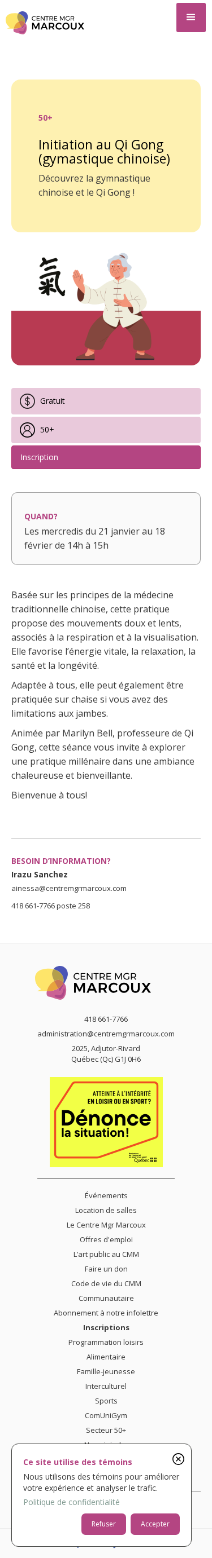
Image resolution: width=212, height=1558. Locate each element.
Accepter (155, 1524)
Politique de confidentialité (71, 1502)
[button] (191, 17)
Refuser (104, 1524)
